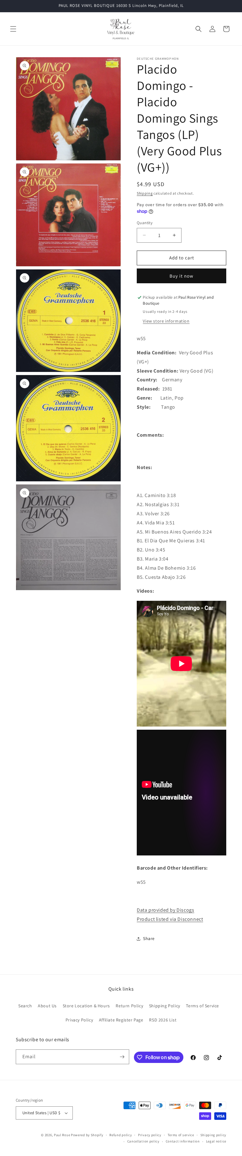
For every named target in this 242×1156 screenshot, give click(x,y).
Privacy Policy (79, 1020)
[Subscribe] (122, 1056)
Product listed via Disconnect (170, 919)
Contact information (183, 1141)
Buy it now (181, 276)
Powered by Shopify (87, 1135)
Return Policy (129, 1006)
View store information (166, 321)
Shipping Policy (164, 1006)
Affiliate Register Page (121, 1020)
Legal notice (216, 1141)
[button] (13, 29)
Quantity (145, 222)
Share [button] (149, 938)
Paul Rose (62, 1135)
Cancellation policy (143, 1141)
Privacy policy (149, 1135)
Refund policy (120, 1135)
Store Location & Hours (86, 1006)
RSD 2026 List (162, 1020)
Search (25, 1006)
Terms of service (181, 1135)
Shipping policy (213, 1135)
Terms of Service (202, 1006)
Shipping (145, 193)
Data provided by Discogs (165, 910)
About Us (47, 1006)
